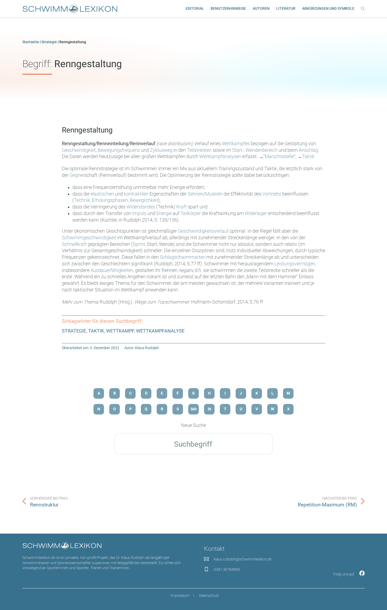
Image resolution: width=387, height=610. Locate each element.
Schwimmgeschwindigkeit (89, 237)
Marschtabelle (279, 156)
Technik (82, 200)
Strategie (49, 42)
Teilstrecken (200, 150)
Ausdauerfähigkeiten (112, 270)
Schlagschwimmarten (182, 257)
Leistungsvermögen (294, 263)
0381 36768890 (227, 569)
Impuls (139, 213)
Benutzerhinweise (228, 8)
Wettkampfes (236, 143)
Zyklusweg (161, 150)
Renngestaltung (87, 130)
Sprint (139, 244)
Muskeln (214, 194)
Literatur (285, 8)
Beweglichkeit (144, 200)
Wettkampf (120, 331)
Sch (194, 409)
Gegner (77, 175)
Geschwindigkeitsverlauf (204, 231)
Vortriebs (272, 194)
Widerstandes (141, 206)
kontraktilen (137, 194)
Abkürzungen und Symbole (328, 8)
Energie (164, 213)
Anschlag (308, 150)
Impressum (180, 595)
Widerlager (256, 213)
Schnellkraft (75, 244)
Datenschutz (209, 595)
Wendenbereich (262, 150)
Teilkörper (191, 213)
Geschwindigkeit (79, 150)
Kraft (181, 206)
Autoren (261, 8)
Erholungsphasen (110, 200)
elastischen (103, 194)
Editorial (195, 8)
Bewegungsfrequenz (119, 150)
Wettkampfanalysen (220, 156)
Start (237, 150)
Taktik (308, 156)
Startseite (30, 42)
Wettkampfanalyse (160, 331)
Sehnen (195, 194)
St (209, 409)
